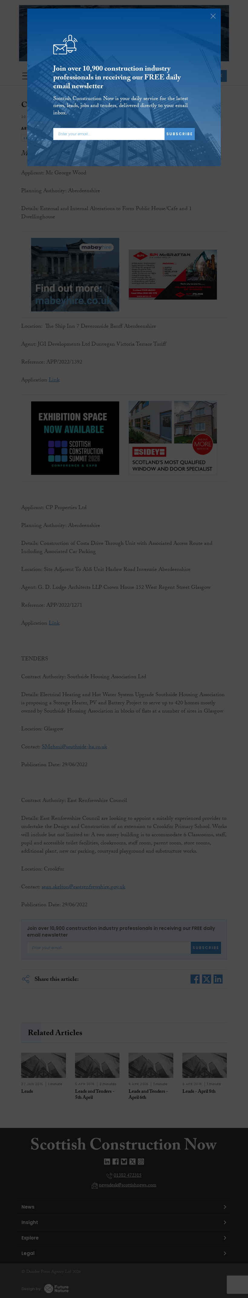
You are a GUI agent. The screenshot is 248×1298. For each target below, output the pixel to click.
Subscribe (179, 133)
